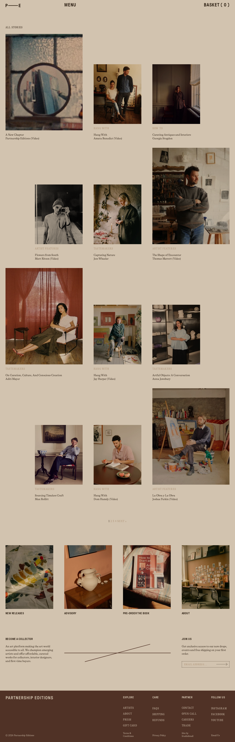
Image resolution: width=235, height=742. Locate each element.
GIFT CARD (130, 725)
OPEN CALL (189, 713)
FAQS (155, 708)
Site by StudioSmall (187, 734)
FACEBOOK (218, 714)
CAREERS (188, 719)
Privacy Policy (159, 735)
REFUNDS (158, 720)
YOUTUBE (217, 720)
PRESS (127, 719)
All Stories (14, 27)
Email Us (215, 735)
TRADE (186, 725)
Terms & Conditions (128, 734)
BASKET (216, 5)
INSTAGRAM (219, 708)
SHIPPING (158, 714)
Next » (121, 521)
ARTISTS (128, 708)
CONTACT (188, 708)
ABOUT (127, 713)
